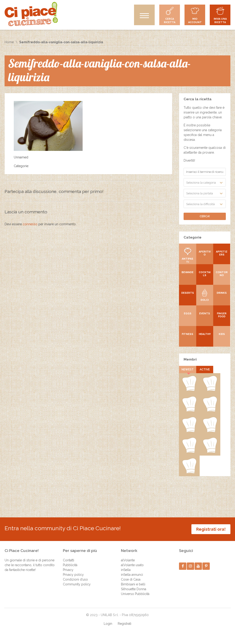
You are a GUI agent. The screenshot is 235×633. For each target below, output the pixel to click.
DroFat (189, 431)
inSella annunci (132, 574)
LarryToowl (189, 452)
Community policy (77, 584)
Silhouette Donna (133, 589)
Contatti (68, 560)
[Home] (31, 14)
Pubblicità (70, 565)
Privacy (68, 570)
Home (9, 42)
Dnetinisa (189, 410)
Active (205, 369)
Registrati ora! (211, 529)
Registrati (124, 623)
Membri (190, 359)
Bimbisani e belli (133, 584)
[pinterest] (206, 566)
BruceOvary (189, 472)
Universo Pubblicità (135, 594)
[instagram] (190, 566)
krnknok (210, 410)
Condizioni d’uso (75, 579)
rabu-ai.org (210, 431)
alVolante (128, 560)
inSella (126, 570)
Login (108, 623)
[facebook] (182, 566)
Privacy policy (73, 574)
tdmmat (210, 390)
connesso (30, 224)
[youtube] (198, 566)
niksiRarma (210, 452)
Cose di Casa (130, 579)
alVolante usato (132, 565)
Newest (188, 369)
